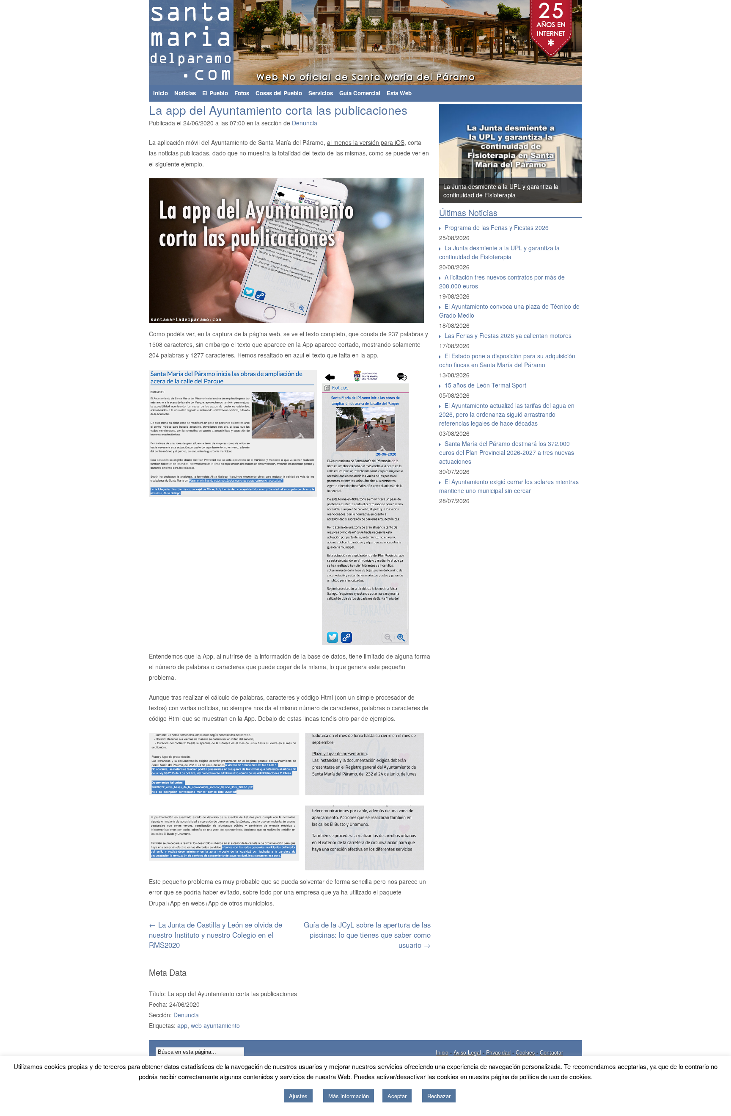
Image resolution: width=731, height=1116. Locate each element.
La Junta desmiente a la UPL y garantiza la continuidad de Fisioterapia (499, 252)
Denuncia (304, 123)
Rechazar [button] (439, 1096)
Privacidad (498, 1052)
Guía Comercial (359, 93)
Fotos (241, 93)
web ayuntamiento (215, 1025)
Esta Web (399, 93)
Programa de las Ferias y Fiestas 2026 (497, 227)
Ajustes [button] (298, 1096)
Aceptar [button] (397, 1096)
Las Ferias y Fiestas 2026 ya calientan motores (508, 335)
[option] (521, 153)
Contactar (551, 1052)
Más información (348, 1096)
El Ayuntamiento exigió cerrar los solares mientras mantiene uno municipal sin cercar (509, 486)
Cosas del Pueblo (279, 93)
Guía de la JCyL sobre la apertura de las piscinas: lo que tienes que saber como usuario (367, 934)
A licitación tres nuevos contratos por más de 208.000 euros (502, 281)
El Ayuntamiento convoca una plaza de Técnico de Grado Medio (509, 310)
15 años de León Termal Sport (485, 385)
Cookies (525, 1052)
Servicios (320, 93)
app (182, 1025)
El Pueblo (215, 93)
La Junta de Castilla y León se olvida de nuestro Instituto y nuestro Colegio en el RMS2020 (215, 934)
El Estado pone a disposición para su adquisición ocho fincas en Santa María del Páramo (507, 360)
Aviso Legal (467, 1052)
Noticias (185, 93)
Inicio (160, 93)
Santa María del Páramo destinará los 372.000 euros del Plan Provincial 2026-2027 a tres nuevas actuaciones (506, 452)
